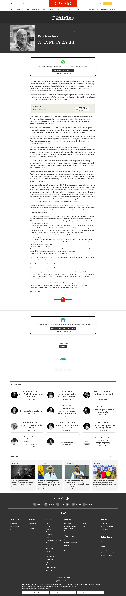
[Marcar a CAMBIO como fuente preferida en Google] (82, 109)
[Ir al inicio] (63, 3)
